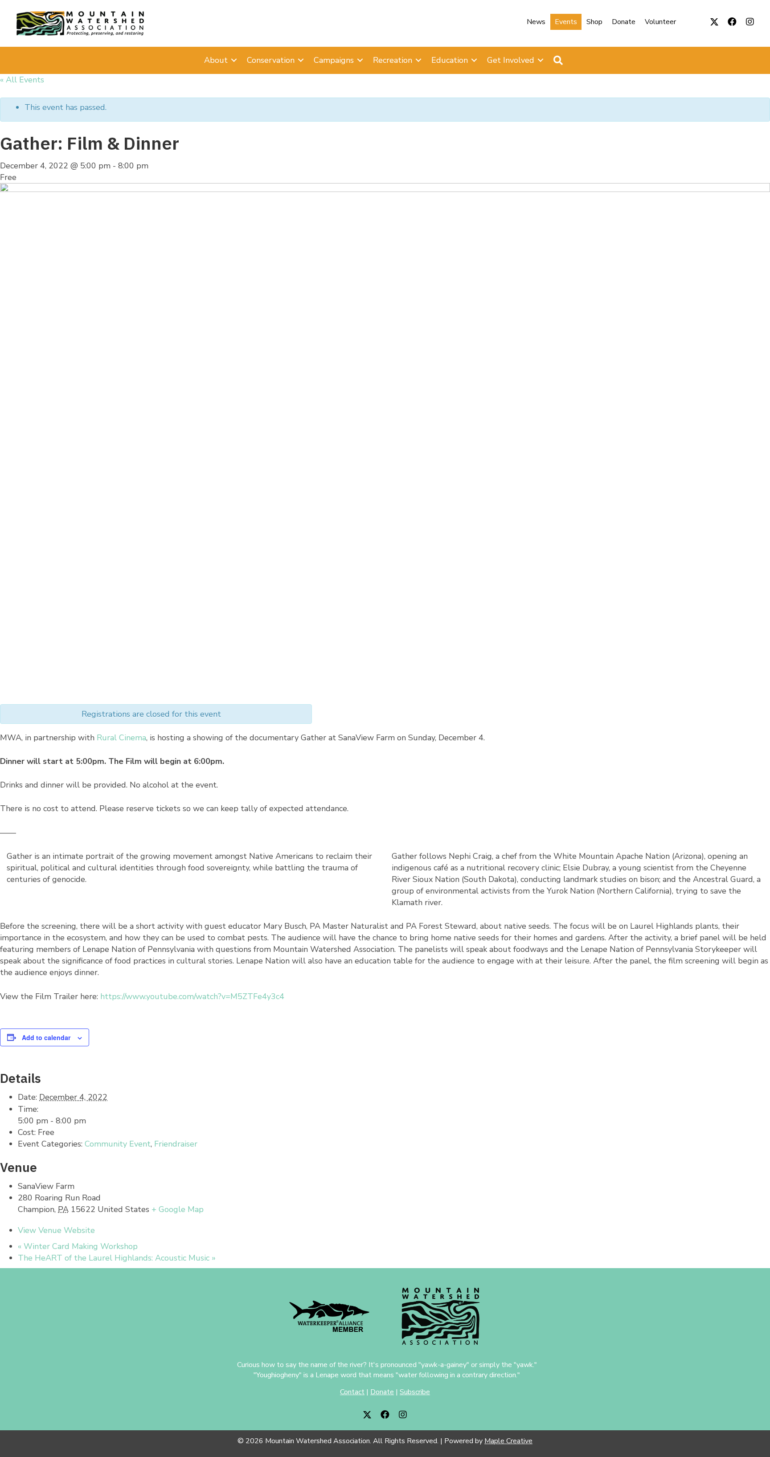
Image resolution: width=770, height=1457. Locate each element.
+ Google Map (178, 1209)
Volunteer (660, 22)
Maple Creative (508, 1441)
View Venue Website (56, 1230)
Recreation (392, 60)
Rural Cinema (121, 737)
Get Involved (510, 60)
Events (566, 22)
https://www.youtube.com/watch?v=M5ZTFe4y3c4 (192, 996)
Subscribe (415, 1392)
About (216, 60)
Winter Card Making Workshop (78, 1246)
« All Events (22, 79)
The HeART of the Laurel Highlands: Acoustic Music (117, 1258)
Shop (594, 22)
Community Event (118, 1144)
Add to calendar (46, 1037)
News (536, 22)
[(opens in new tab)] (329, 1315)
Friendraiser (175, 1144)
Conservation (271, 60)
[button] (714, 22)
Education (449, 60)
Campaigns (334, 60)
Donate (623, 22)
